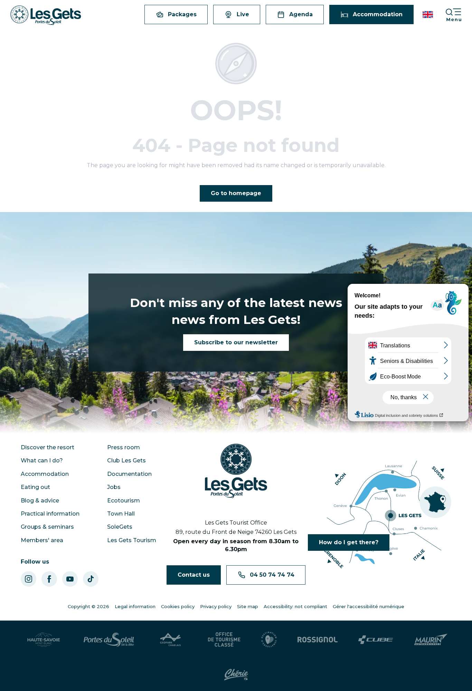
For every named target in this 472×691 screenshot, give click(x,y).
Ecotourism (123, 500)
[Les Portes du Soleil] (109, 639)
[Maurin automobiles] (430, 639)
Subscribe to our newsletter (236, 342)
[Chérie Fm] (236, 675)
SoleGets (119, 527)
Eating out (35, 487)
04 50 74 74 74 (272, 575)
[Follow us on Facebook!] (49, 579)
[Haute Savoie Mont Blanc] (44, 639)
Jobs (114, 487)
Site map (247, 606)
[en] (428, 14)
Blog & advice (40, 500)
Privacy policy (216, 606)
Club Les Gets (126, 460)
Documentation (129, 474)
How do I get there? (348, 542)
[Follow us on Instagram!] (28, 579)
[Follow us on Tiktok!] (90, 579)
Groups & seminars (47, 527)
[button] (428, 14)
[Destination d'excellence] (269, 639)
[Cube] (375, 639)
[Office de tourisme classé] (224, 639)
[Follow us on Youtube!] (70, 579)
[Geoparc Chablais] (171, 639)
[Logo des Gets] (236, 471)
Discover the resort (47, 447)
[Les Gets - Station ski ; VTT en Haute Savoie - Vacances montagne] (45, 15)
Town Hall (121, 513)
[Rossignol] (318, 639)
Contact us (194, 575)
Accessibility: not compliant (295, 606)
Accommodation (45, 474)
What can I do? (42, 460)
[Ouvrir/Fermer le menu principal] (458, 14)
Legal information (135, 606)
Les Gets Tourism (131, 540)
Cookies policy (178, 606)
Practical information (50, 513)
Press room (123, 447)
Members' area (42, 540)
